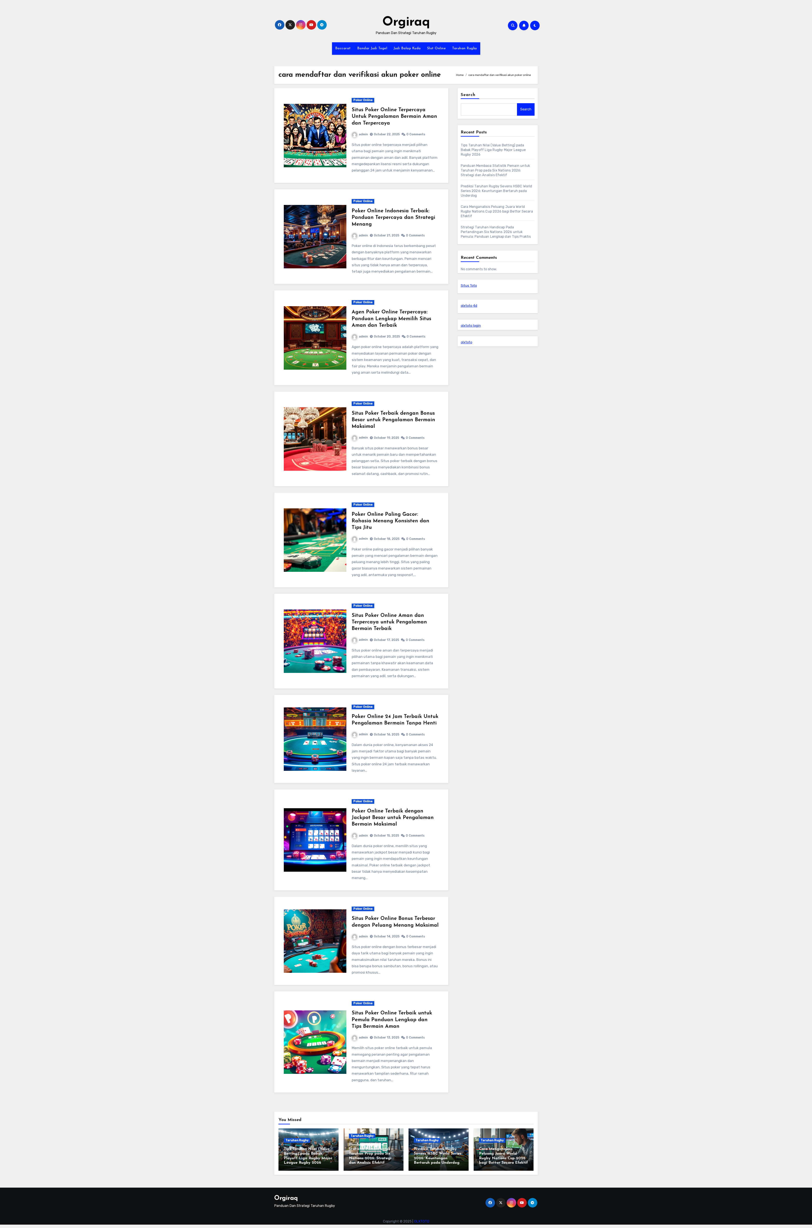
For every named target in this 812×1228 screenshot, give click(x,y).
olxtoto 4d (469, 306)
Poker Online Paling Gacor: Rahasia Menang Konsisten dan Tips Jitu (390, 521)
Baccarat (343, 48)
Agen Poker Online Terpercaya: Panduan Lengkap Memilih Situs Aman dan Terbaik (391, 319)
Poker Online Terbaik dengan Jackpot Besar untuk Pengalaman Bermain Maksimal (393, 818)
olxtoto (466, 342)
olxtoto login (471, 326)
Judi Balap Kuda (407, 48)
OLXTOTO (421, 1221)
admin (363, 134)
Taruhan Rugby (464, 48)
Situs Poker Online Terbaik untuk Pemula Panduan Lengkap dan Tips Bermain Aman (392, 1020)
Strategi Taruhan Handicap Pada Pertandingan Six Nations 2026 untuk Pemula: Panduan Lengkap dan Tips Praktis (496, 232)
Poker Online (363, 100)
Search (468, 95)
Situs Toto (469, 286)
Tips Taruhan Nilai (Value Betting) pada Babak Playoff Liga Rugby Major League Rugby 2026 (493, 149)
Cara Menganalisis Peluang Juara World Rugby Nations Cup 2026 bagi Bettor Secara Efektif (497, 211)
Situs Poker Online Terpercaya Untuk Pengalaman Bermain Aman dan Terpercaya (394, 116)
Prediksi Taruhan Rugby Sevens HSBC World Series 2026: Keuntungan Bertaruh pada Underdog (496, 191)
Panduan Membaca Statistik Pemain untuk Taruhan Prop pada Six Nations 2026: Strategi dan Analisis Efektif (495, 170)
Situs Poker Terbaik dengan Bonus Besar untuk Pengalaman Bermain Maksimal (393, 420)
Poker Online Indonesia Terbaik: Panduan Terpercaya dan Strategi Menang (393, 218)
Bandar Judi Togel (372, 48)
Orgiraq (406, 22)
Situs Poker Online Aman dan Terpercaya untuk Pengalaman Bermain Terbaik (389, 622)
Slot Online (436, 48)
